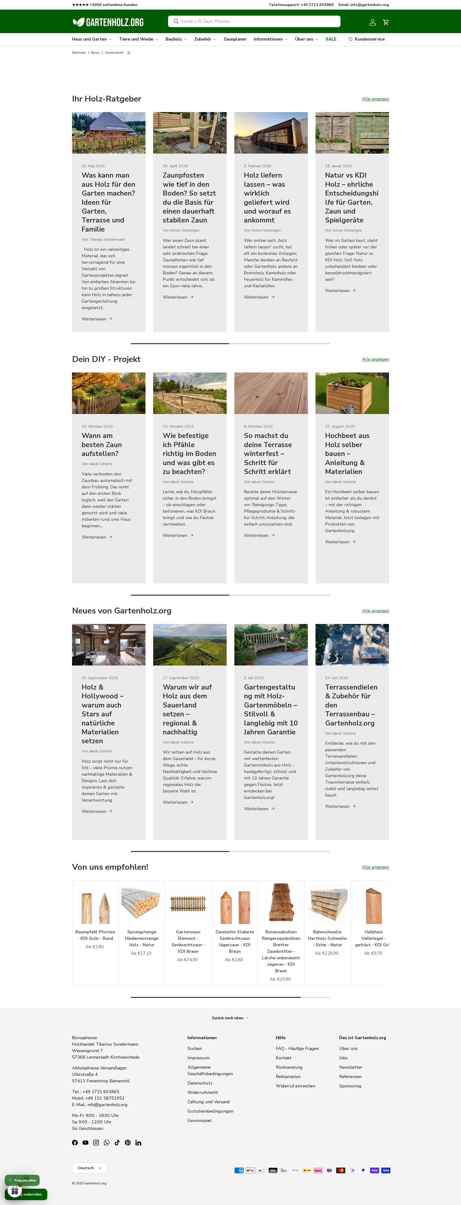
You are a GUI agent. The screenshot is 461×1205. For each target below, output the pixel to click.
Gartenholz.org (95, 1183)
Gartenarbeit (114, 52)
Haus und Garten (89, 39)
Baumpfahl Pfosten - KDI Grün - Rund (95, 935)
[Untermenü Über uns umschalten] (317, 39)
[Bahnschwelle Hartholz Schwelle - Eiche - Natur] (327, 903)
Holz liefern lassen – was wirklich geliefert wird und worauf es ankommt (267, 198)
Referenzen (350, 1076)
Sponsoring (350, 1086)
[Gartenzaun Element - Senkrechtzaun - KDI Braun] (188, 903)
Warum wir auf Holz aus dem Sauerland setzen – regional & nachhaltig (187, 710)
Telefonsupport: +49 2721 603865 (301, 4)
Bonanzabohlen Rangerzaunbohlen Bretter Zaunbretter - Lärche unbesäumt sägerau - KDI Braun (281, 951)
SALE (331, 39)
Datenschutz (200, 1083)
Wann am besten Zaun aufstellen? (102, 444)
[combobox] (254, 21)
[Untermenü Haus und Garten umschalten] (110, 39)
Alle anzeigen (375, 99)
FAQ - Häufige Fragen (297, 1048)
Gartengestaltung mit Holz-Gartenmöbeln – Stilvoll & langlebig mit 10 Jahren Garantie (271, 710)
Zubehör (202, 39)
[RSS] (129, 53)
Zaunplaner (235, 39)
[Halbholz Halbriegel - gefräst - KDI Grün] (374, 903)
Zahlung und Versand (209, 1102)
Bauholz (174, 39)
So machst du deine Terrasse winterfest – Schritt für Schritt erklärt (268, 453)
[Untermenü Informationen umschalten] (286, 39)
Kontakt (283, 1058)
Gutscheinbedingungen (210, 1111)
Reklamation (288, 1076)
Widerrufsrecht (203, 1092)
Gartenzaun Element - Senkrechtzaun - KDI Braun (188, 941)
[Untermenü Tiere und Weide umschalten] (157, 39)
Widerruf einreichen (295, 1086)
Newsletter (350, 1067)
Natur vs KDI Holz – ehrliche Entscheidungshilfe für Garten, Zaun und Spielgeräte (351, 198)
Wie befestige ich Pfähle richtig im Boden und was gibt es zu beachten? (189, 453)
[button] (386, 22)
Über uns (304, 39)
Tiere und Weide (136, 39)
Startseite (79, 52)
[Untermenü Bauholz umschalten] (185, 39)
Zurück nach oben (228, 1018)
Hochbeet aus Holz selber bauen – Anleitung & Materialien (347, 453)
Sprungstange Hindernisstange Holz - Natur (141, 938)
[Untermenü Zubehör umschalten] (215, 39)
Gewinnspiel (200, 1120)
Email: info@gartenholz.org (364, 4)
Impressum (199, 1058)
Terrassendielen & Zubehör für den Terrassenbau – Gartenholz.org (351, 705)
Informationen (268, 39)
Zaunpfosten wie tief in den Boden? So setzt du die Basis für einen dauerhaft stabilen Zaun (189, 198)
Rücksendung (289, 1067)
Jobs (343, 1058)
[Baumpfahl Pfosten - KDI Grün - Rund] (95, 903)
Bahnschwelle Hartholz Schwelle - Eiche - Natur (327, 938)
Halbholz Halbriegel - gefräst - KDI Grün (374, 938)
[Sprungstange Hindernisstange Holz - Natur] (141, 903)
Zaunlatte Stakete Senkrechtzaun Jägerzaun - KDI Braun (234, 941)
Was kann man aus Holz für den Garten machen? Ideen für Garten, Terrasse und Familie (108, 202)
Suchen (195, 1048)
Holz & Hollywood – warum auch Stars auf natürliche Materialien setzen (102, 714)
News (95, 52)
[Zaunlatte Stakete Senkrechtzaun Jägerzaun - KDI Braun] (234, 903)
